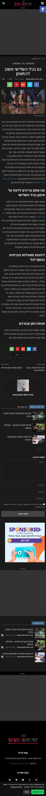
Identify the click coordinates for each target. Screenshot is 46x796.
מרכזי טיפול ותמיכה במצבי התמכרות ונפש (35, 368)
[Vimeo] (16, 780)
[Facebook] (29, 780)
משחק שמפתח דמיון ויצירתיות (11, 367)
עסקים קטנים (16, 63)
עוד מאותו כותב (22, 407)
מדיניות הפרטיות (16, 787)
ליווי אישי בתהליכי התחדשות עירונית (18, 653)
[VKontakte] (9, 780)
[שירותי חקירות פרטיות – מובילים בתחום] (39, 428)
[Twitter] (23, 780)
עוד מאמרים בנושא (37, 407)
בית (44, 59)
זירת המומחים (30, 63)
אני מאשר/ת (37, 792)
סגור (26, 792)
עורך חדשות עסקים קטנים (34, 79)
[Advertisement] (23, 32)
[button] (43, 9)
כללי (23, 63)
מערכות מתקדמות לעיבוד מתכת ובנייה (19, 631)
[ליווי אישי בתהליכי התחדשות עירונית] (39, 439)
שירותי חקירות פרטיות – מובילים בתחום (19, 643)
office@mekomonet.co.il (19, 763)
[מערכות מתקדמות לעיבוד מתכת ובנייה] (39, 416)
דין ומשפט (41, 442)
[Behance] (36, 780)
